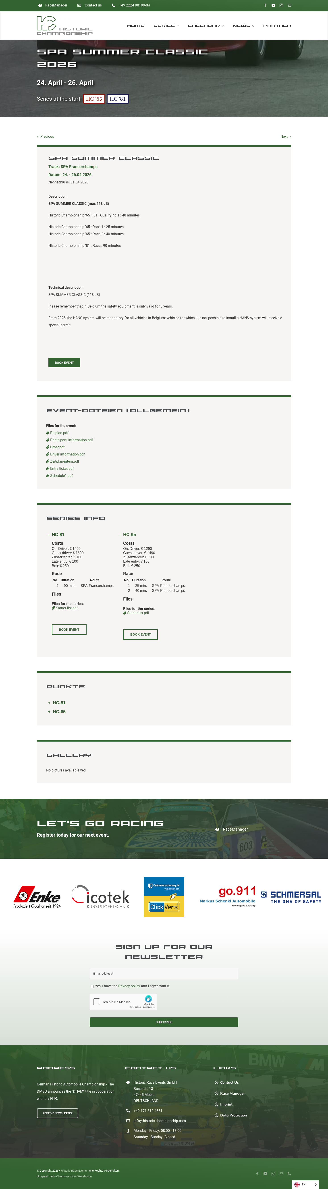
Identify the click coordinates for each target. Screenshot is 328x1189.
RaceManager (56, 5)
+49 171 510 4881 (148, 1111)
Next (284, 136)
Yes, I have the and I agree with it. (132, 986)
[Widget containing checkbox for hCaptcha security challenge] (123, 1001)
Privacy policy (129, 986)
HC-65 (129, 534)
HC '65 (94, 99)
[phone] (289, 1173)
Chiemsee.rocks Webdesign (74, 1176)
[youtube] (273, 5)
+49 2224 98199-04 (134, 5)
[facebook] (265, 5)
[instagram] (281, 5)
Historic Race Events (74, 1170)
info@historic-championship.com (160, 1121)
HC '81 (118, 99)
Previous (47, 136)
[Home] (68, 25)
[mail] (289, 5)
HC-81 (58, 534)
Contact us (93, 5)
